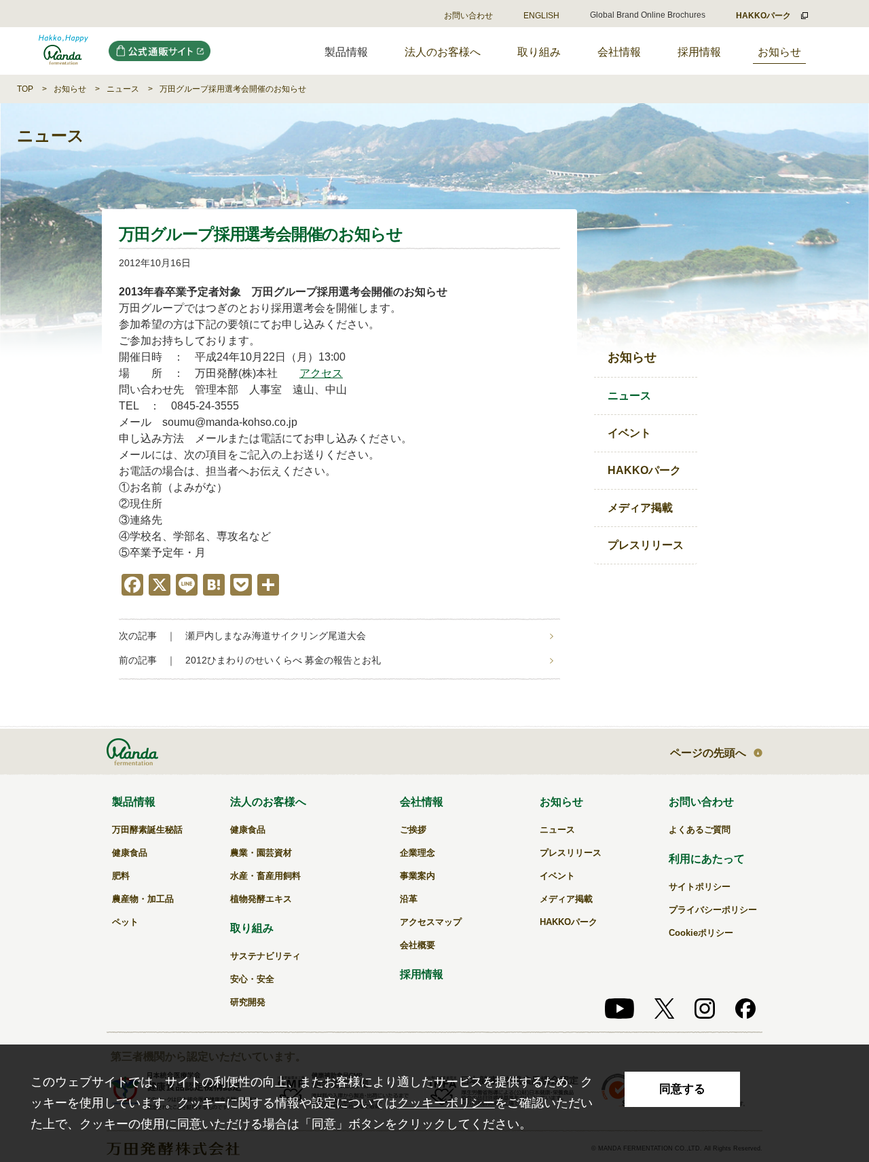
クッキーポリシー (446, 1103)
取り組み (539, 52)
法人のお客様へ (443, 52)
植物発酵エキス (261, 899)
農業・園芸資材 (261, 853)
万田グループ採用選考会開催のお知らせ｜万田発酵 (63, 51)
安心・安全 (252, 979)
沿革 (409, 899)
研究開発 (247, 1002)
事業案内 (417, 876)
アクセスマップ (431, 922)
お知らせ (779, 52)
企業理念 (417, 853)
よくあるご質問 (700, 829)
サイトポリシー (700, 887)
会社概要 (417, 945)
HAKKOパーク (644, 470)
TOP (25, 89)
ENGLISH (541, 15)
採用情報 (699, 52)
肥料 (121, 876)
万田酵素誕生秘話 (147, 829)
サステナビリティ (265, 956)
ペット (125, 922)
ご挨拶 (413, 829)
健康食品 (129, 853)
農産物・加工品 (143, 899)
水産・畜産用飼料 (265, 876)
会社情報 (619, 52)
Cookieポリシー (701, 933)
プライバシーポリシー (713, 910)
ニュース (123, 89)
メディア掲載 (640, 507)
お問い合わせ (468, 15)
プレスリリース (646, 545)
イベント (629, 433)
